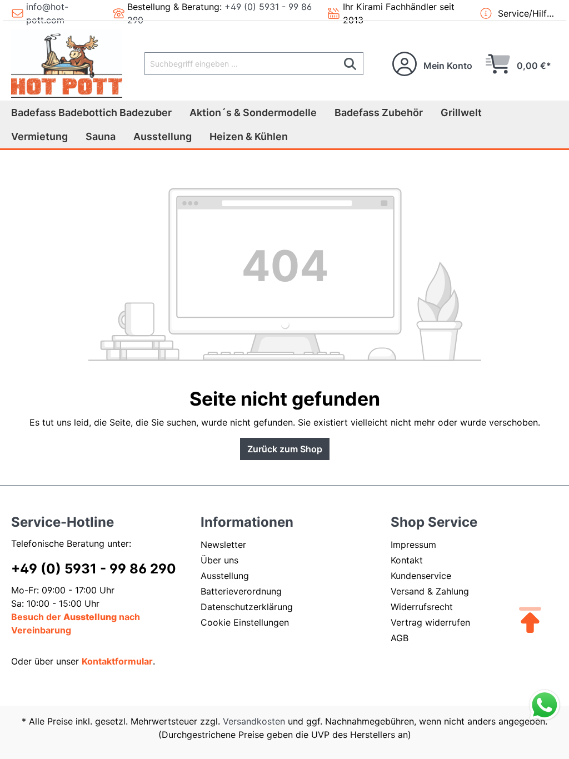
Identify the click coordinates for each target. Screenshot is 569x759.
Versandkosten (254, 721)
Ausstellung (225, 575)
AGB (399, 637)
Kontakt (407, 560)
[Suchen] (350, 63)
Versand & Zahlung (430, 591)
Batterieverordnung (241, 591)
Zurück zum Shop (284, 449)
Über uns (219, 560)
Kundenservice (421, 575)
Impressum (413, 544)
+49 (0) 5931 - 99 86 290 (93, 569)
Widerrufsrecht (422, 606)
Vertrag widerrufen (430, 622)
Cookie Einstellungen (245, 622)
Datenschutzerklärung (247, 606)
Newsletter (223, 544)
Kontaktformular (117, 661)
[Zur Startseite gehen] (66, 63)
